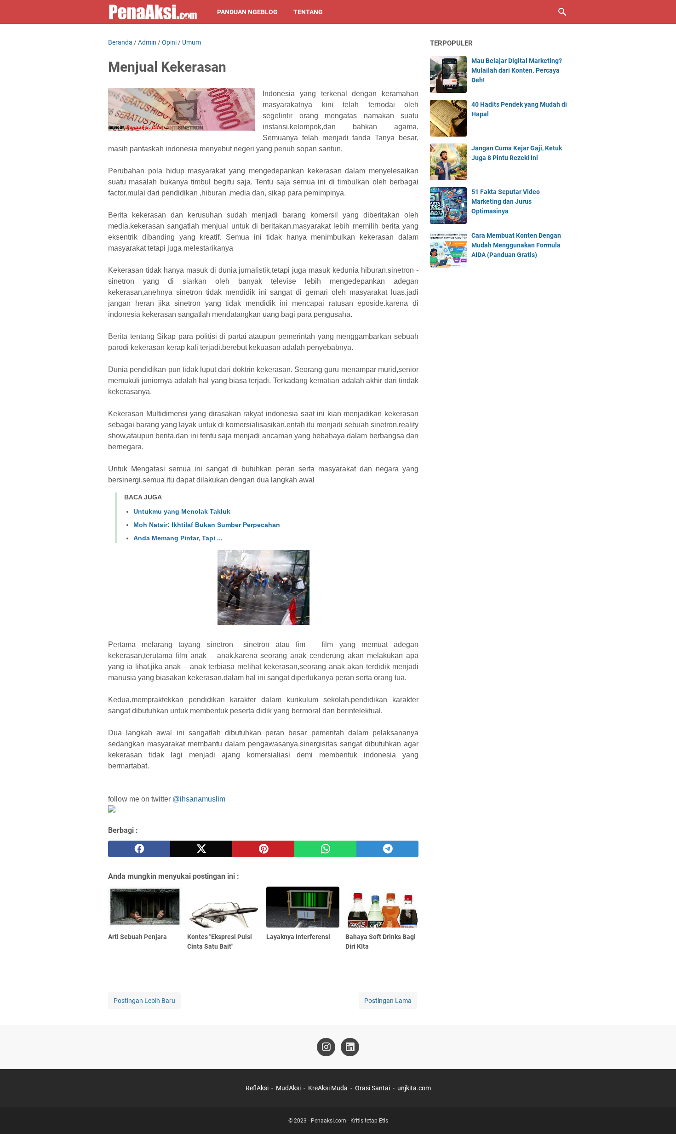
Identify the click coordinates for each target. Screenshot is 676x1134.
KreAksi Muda (328, 1088)
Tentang (308, 12)
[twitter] (201, 849)
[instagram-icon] (326, 1047)
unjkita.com (414, 1088)
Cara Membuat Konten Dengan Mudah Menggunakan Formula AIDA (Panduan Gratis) (516, 245)
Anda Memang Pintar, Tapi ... (178, 538)
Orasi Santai (372, 1088)
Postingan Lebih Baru (144, 1000)
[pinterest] (263, 849)
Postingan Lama (388, 1000)
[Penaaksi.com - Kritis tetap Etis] (154, 12)
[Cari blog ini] (562, 11)
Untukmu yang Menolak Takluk (181, 511)
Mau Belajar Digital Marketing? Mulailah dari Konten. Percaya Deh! (516, 70)
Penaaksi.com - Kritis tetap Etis (349, 1120)
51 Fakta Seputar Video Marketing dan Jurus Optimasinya (505, 201)
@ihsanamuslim (198, 799)
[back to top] (657, 1113)
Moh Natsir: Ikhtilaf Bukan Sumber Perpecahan (206, 524)
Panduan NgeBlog (247, 12)
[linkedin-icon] (350, 1047)
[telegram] (387, 849)
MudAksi (288, 1088)
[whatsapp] (325, 849)
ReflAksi (257, 1088)
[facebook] (139, 849)
